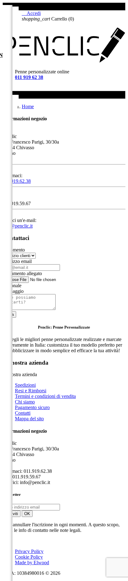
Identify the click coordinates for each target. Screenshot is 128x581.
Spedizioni (25, 385)
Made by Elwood (32, 562)
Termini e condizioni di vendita (45, 396)
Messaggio (13, 291)
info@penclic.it (17, 225)
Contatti (22, 413)
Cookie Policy (29, 557)
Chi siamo (25, 401)
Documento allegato (22, 273)
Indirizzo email (17, 261)
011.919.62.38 (16, 181)
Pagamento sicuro (32, 407)
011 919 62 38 (29, 77)
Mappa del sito (29, 418)
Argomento (13, 249)
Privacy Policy (29, 551)
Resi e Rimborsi (30, 390)
